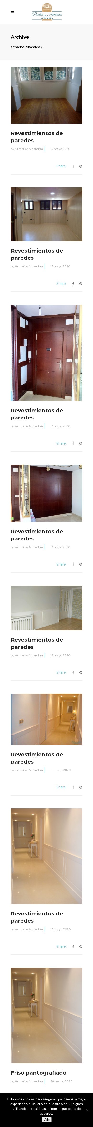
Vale (47, 1120)
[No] (87, 1110)
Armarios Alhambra (25, 47)
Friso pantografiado (39, 1073)
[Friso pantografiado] (46, 1015)
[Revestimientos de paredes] (46, 95)
